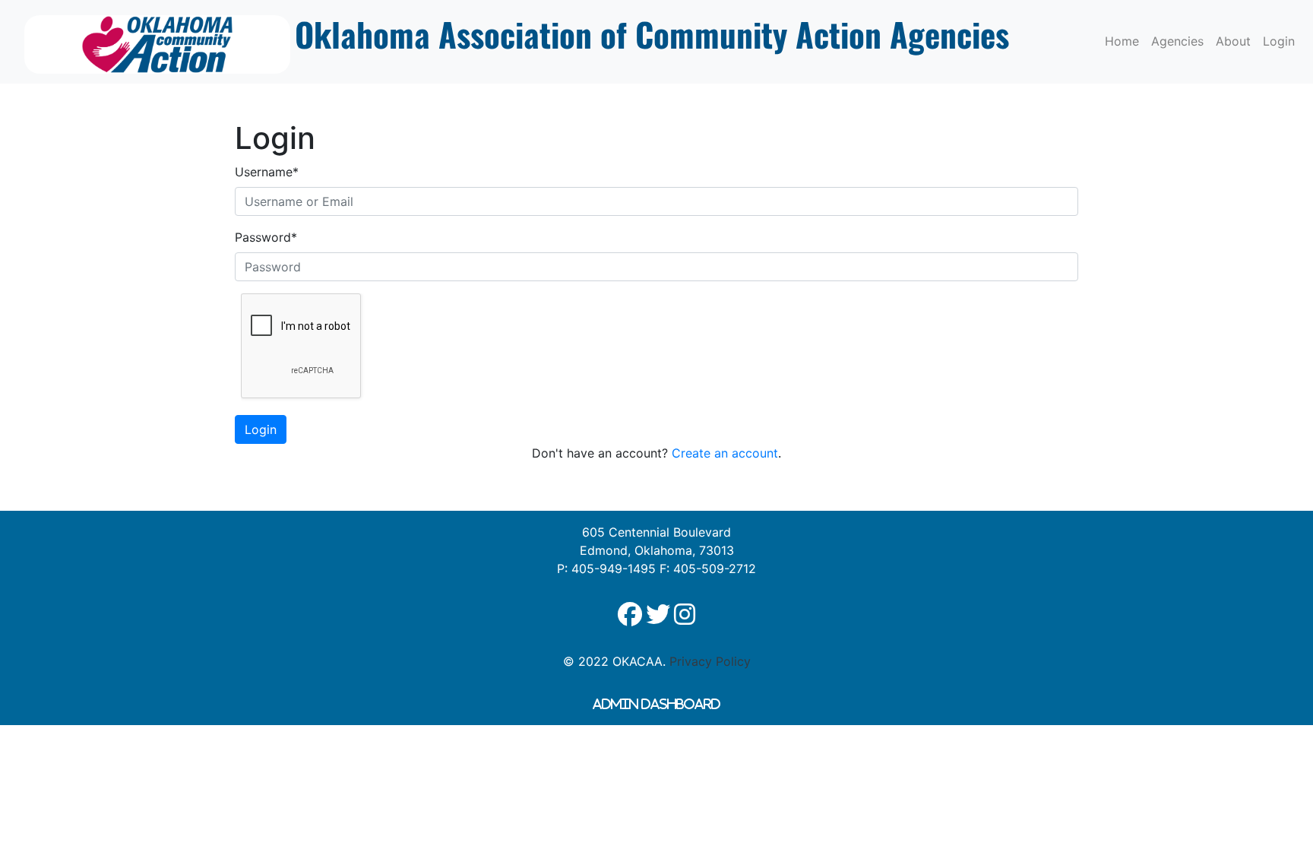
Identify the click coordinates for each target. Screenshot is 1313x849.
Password (266, 237)
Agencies (1177, 41)
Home (1122, 41)
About (1233, 41)
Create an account (725, 453)
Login (1279, 41)
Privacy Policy (710, 661)
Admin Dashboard (656, 704)
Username (267, 171)
